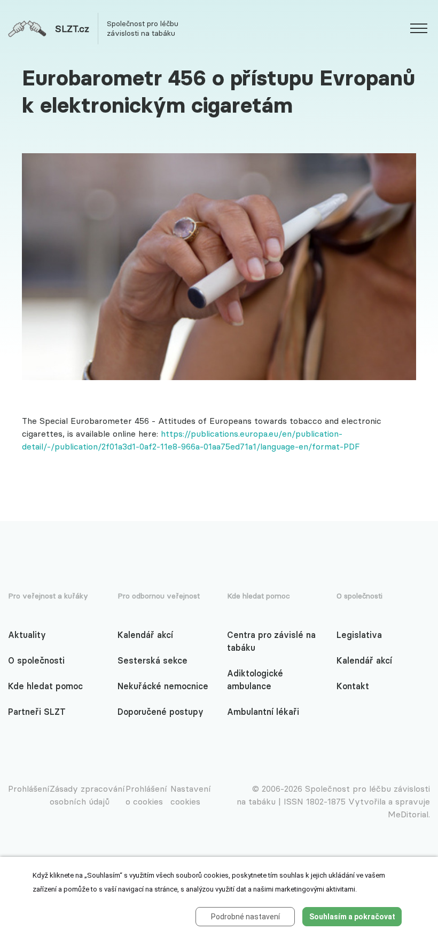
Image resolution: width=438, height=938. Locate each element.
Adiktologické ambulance (255, 679)
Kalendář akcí (145, 634)
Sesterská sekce (152, 660)
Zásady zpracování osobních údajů (87, 795)
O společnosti (36, 660)
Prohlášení (29, 788)
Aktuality (27, 634)
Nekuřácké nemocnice (163, 686)
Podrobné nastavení (245, 916)
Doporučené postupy (161, 711)
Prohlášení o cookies (146, 795)
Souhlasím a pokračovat (352, 916)
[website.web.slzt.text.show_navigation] (419, 30)
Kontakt (353, 686)
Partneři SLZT (37, 711)
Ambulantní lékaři (263, 711)
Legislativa (359, 634)
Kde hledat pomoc (45, 686)
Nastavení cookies (190, 795)
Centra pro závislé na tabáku (271, 641)
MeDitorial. (409, 814)
